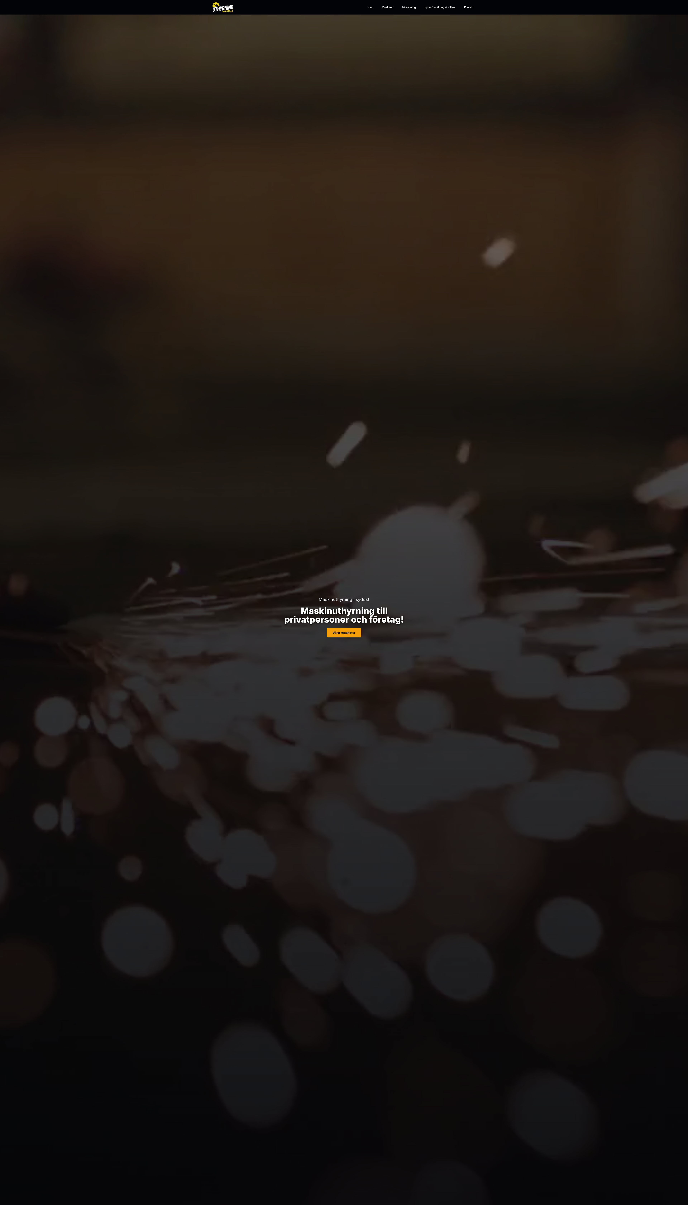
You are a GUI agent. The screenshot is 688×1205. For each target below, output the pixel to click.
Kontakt (469, 7)
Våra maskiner (344, 633)
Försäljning (409, 7)
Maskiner (387, 7)
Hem (370, 7)
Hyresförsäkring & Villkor (440, 7)
